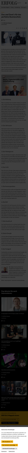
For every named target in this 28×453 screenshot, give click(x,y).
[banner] (14, 226)
